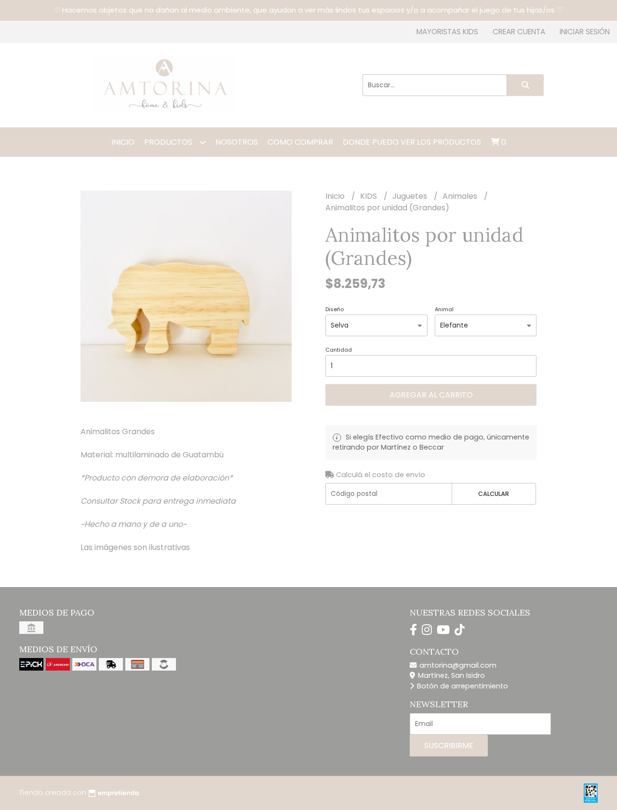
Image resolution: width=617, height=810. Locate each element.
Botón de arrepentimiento (461, 686)
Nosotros (236, 142)
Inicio (122, 142)
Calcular (493, 494)
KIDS (369, 196)
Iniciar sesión (585, 32)
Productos (169, 142)
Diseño (334, 309)
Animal (444, 309)
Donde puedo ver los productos (412, 142)
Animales (461, 196)
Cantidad (338, 350)
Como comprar (300, 142)
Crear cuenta (519, 32)
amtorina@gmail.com (456, 665)
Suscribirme (448, 745)
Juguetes (410, 196)
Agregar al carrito (431, 394)
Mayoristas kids (447, 32)
